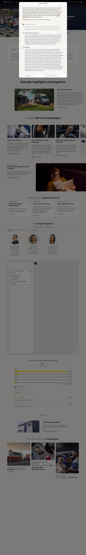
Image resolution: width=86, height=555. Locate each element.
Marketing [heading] (27, 47)
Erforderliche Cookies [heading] (30, 24)
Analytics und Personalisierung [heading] (32, 33)
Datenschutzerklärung (37, 17)
